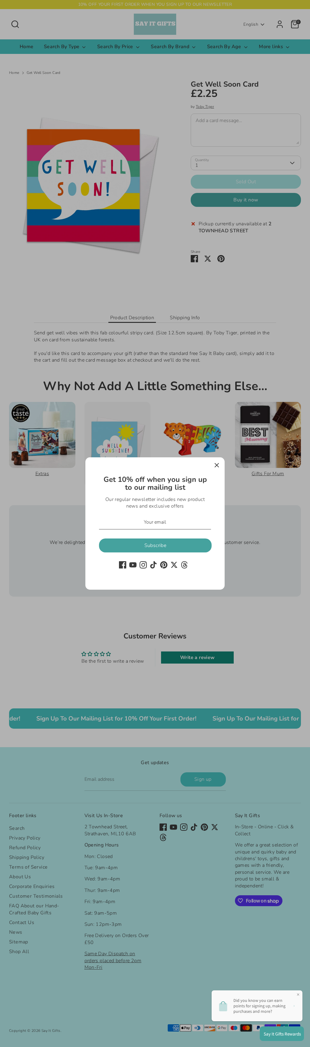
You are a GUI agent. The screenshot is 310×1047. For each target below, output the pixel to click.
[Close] (216, 465)
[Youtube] (133, 564)
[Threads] (184, 564)
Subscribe (155, 545)
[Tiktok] (153, 564)
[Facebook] (122, 564)
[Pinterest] (163, 564)
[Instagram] (143, 564)
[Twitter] (174, 564)
